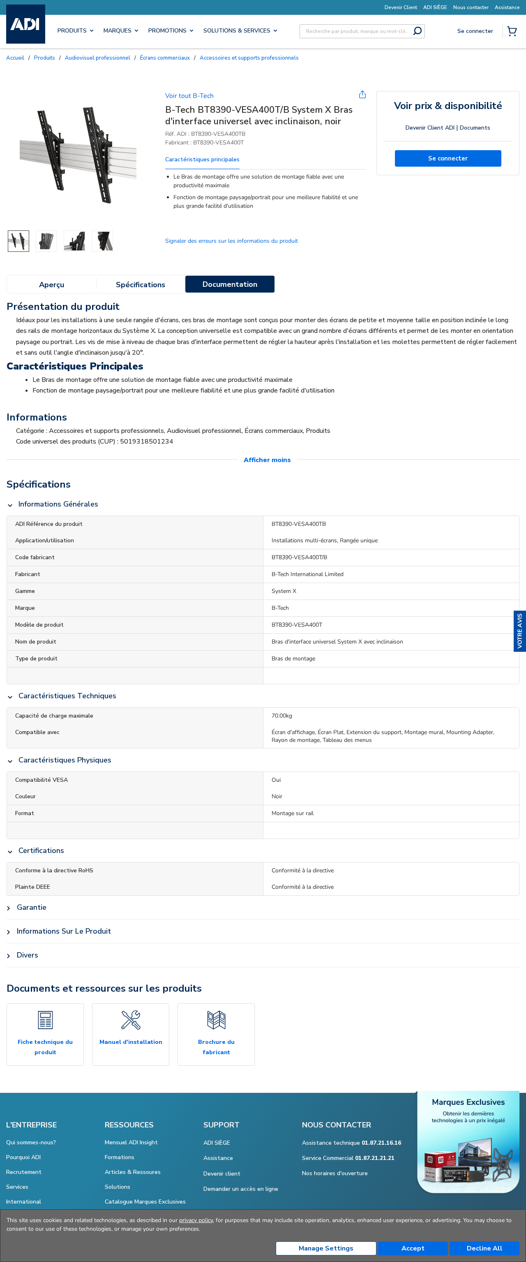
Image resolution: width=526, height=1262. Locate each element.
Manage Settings (326, 1248)
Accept (412, 1248)
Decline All (485, 1248)
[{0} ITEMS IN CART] (513, 32)
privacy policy (196, 1220)
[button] (520, 631)
